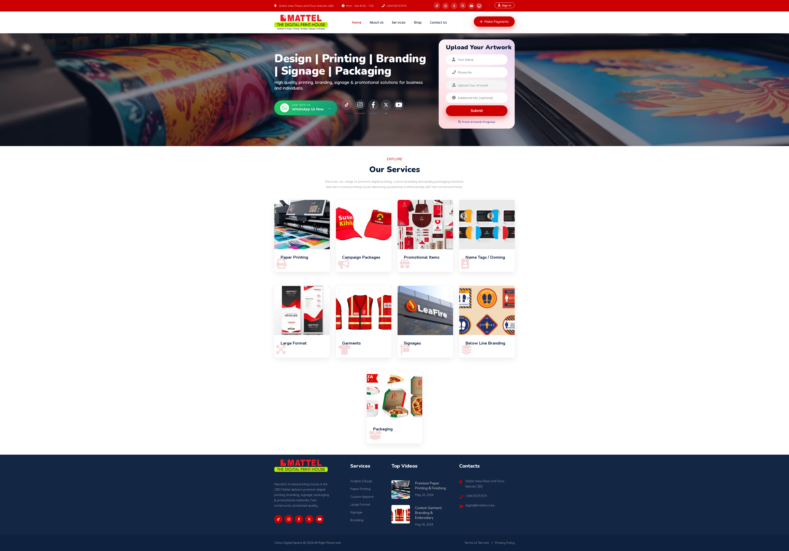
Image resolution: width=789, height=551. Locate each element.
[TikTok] (347, 105)
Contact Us (438, 22)
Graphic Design (361, 481)
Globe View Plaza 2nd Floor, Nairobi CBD (485, 483)
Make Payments (496, 22)
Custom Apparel (362, 497)
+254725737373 (396, 6)
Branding (401, 58)
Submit (477, 110)
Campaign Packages (361, 257)
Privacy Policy (505, 543)
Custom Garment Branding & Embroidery (428, 513)
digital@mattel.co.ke (480, 505)
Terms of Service (476, 543)
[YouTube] (399, 105)
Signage (303, 71)
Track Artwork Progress (478, 121)
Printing (344, 58)
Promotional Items (421, 257)
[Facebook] (373, 105)
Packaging (363, 71)
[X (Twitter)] (386, 105)
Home (356, 22)
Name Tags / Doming (485, 257)
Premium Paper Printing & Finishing (430, 486)
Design (293, 58)
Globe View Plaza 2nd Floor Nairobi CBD (306, 6)
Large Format (293, 343)
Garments (351, 343)
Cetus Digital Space (288, 543)
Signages (412, 343)
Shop (418, 22)
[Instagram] (360, 105)
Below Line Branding (485, 343)
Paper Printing (294, 257)
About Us (377, 22)
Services (399, 22)
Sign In (506, 5)
